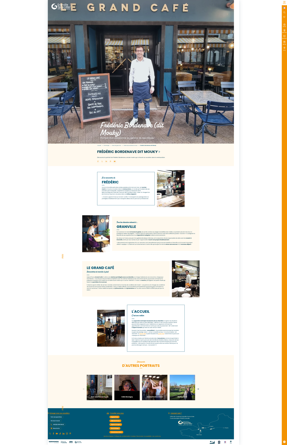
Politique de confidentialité (122, 436)
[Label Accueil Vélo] (219, 442)
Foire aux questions (56, 417)
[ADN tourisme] (71, 442)
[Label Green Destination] (212, 442)
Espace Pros (114, 417)
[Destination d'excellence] (225, 442)
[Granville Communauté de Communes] (78, 442)
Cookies (133, 436)
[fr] (284, 7)
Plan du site (139, 436)
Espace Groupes (115, 424)
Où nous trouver (55, 421)
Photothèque (115, 428)
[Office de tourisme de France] (231, 442)
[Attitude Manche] (64, 442)
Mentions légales (108, 436)
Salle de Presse (115, 421)
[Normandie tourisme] (54, 442)
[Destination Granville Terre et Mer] (61, 6)
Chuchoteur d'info (116, 432)
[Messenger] (284, 442)
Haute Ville (142, 334)
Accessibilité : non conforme (152, 436)
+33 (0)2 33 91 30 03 (58, 424)
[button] (284, 12)
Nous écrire (56, 428)
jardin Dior (161, 334)
